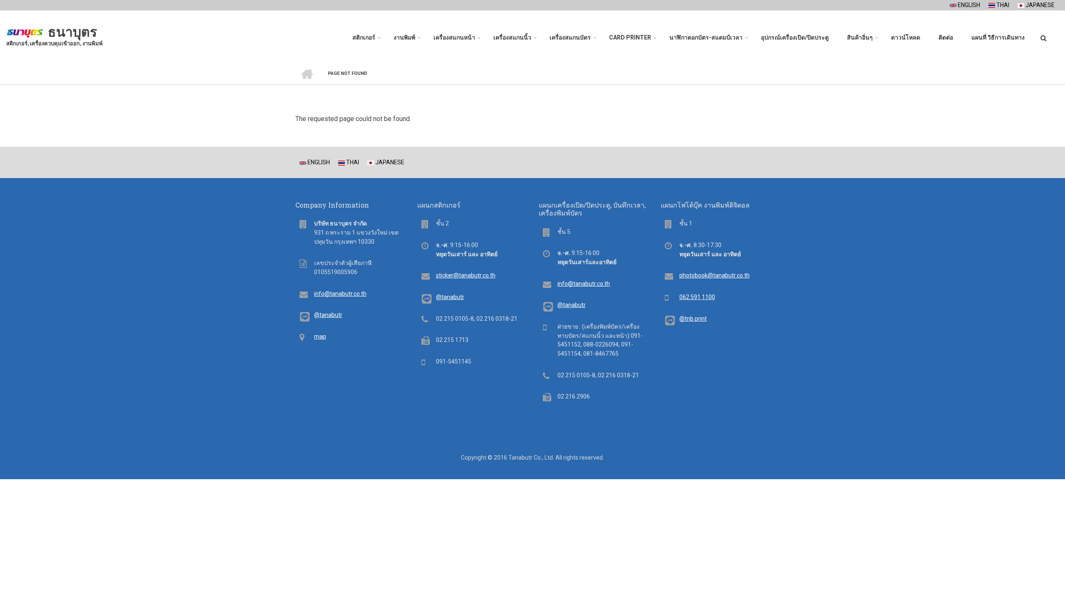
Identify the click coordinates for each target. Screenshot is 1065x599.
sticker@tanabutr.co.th (465, 275)
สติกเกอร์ (363, 37)
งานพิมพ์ (404, 37)
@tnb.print (693, 318)
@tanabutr (328, 315)
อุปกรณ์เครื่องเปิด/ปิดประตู (795, 37)
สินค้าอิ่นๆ (860, 37)
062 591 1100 (697, 297)
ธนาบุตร (72, 32)
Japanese (1039, 5)
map (320, 336)
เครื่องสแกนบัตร (570, 37)
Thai (1002, 5)
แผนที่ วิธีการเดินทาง (998, 37)
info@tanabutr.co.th (340, 293)
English (968, 5)
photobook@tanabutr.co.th (714, 275)
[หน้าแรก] (25, 31)
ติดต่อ (946, 37)
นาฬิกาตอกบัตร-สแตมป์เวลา (706, 37)
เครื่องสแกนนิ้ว (512, 37)
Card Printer (630, 37)
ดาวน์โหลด (905, 37)
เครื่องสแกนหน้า (454, 37)
